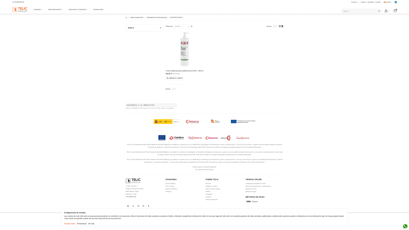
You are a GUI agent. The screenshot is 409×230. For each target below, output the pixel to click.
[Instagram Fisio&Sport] (143, 206)
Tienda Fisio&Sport (136, 17)
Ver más (91, 224)
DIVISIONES (37, 10)
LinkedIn (128, 206)
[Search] (379, 11)
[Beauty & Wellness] (148, 206)
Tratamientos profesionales (156, 17)
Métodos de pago (251, 191)
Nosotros (208, 183)
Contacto (378, 2)
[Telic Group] (19, 9)
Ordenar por (169, 26)
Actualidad (370, 2)
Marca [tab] (131, 28)
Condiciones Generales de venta (256, 183)
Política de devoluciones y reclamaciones (258, 186)
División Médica (170, 183)
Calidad (363, 2)
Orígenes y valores (211, 186)
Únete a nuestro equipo (213, 189)
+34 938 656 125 (19, 2)
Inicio (126, 17)
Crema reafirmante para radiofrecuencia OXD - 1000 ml (184, 71)
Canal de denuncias (212, 199)
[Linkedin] (396, 2)
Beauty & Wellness (171, 189)
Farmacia (168, 191)
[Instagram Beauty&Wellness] (138, 206)
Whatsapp (133, 206)
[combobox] (361, 11)
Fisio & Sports (170, 186)
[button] (387, 10)
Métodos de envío (251, 189)
